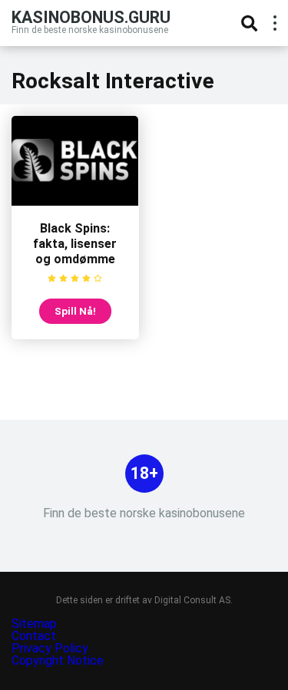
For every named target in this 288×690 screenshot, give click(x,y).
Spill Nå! (75, 311)
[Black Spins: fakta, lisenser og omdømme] (75, 201)
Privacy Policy (51, 648)
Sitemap (34, 623)
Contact (34, 636)
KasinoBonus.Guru (91, 16)
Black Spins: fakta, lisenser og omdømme (75, 243)
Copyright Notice (58, 660)
